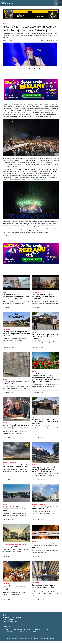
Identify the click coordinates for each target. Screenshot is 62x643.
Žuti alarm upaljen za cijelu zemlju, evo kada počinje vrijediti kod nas (15, 466)
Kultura (37, 629)
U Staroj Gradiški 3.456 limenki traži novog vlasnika (16, 383)
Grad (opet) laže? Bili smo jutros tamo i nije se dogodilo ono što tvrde (15, 509)
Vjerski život (23, 631)
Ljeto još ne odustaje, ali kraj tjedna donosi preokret (45, 508)
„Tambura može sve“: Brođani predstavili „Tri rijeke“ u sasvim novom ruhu (43, 297)
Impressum (6, 617)
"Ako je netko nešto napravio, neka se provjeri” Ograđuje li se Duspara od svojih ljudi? (16, 427)
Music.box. (48, 116)
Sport (28, 629)
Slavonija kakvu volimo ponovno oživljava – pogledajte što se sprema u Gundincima (16, 334)
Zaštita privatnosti (17, 617)
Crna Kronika (11, 631)
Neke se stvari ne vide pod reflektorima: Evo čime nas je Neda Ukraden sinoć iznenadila (16, 297)
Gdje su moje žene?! (10, 546)
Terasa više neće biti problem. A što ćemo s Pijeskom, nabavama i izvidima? (45, 336)
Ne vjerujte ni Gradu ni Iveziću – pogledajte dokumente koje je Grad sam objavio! (45, 421)
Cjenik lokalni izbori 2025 (10, 621)
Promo (34, 631)
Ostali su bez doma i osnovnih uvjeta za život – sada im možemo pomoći (44, 546)
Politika (6, 629)
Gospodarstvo (17, 629)
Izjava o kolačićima (8, 619)
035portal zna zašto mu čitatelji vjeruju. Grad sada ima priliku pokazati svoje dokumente (43, 469)
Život (46, 629)
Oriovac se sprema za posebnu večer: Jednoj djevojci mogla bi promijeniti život (43, 587)
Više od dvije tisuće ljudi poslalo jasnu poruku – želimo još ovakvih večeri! (15, 588)
